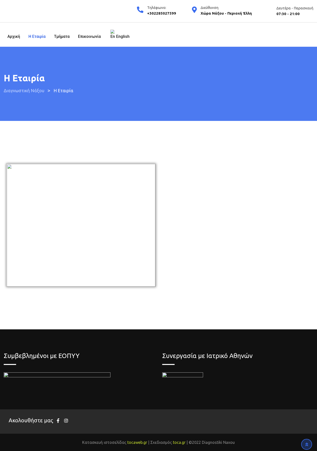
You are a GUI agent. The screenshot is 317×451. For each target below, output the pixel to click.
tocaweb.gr (137, 442)
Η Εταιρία (37, 36)
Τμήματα (62, 36)
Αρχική (13, 36)
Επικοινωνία (89, 36)
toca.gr (179, 442)
